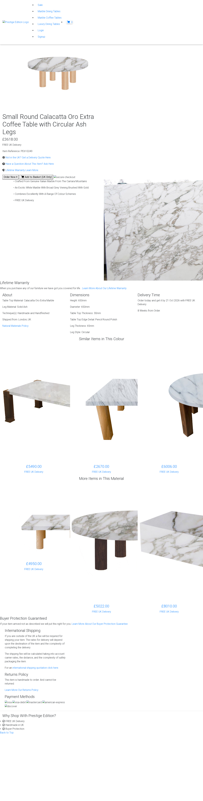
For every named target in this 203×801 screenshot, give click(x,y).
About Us (14, 743)
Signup (41, 36)
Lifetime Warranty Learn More (21, 170)
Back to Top (7, 732)
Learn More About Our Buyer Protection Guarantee (100, 623)
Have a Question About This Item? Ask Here (29, 163)
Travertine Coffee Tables (73, 758)
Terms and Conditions (23, 791)
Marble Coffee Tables (50, 17)
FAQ (112, 754)
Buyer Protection (119, 743)
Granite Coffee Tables (71, 743)
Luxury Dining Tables (49, 24)
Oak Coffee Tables (69, 766)
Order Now (10, 176)
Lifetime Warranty (120, 747)
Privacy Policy (19, 780)
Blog (163, 743)
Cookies (15, 783)
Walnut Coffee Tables (71, 769)
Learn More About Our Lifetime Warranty (104, 288)
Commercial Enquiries (122, 750)
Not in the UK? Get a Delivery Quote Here (28, 157)
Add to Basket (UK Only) (38, 176)
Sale (40, 4)
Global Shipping (118, 758)
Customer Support (19, 747)
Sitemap (15, 795)
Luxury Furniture (68, 773)
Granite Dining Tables (70, 747)
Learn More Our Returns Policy (21, 689)
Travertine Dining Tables (72, 762)
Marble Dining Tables (49, 11)
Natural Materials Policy (15, 325)
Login (41, 30)
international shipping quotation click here (35, 667)
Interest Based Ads (21, 787)
